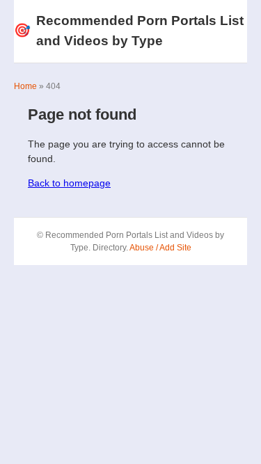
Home (25, 86)
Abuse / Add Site (160, 248)
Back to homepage (69, 183)
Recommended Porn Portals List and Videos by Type (129, 30)
